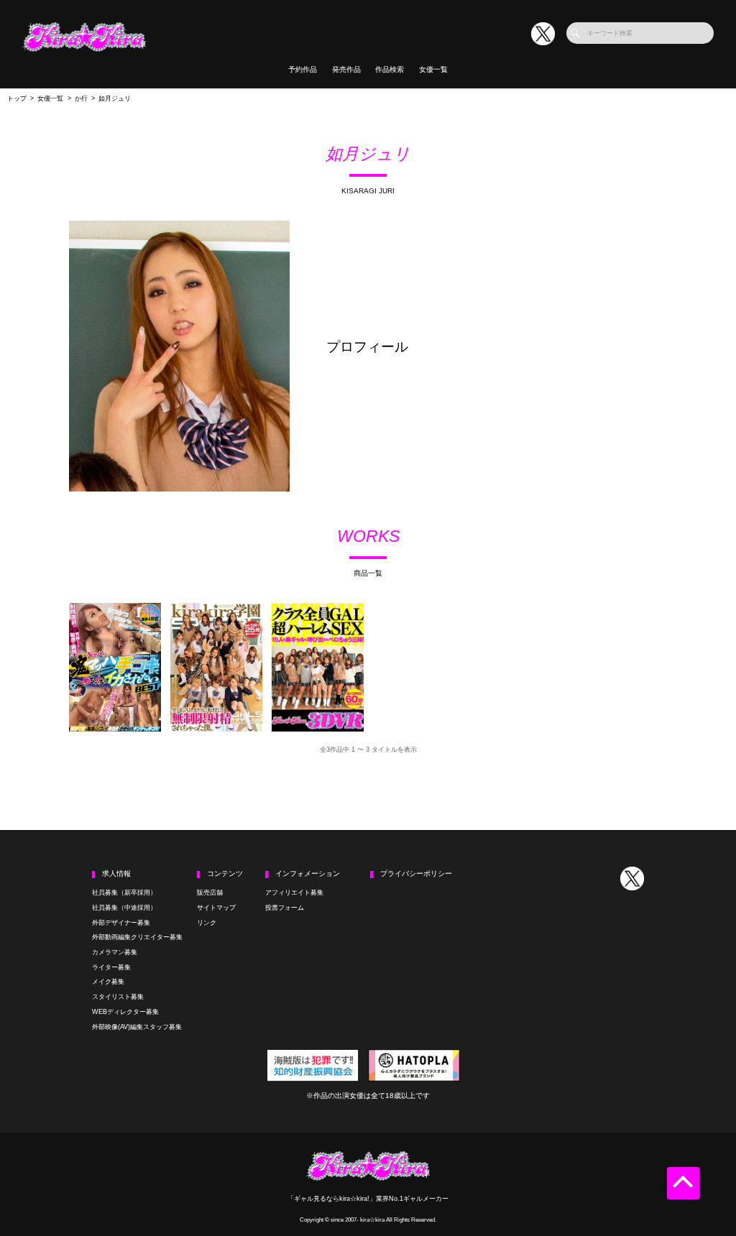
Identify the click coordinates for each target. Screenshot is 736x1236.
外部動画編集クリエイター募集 (137, 937)
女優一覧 (433, 69)
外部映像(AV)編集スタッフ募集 (137, 1026)
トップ (17, 98)
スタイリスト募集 (118, 996)
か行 (81, 98)
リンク (206, 922)
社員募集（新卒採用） (124, 892)
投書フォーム (284, 907)
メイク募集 (108, 981)
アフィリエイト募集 (294, 892)
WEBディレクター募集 (125, 1011)
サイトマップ (216, 907)
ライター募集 (111, 967)
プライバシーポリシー (416, 873)
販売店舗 (210, 892)
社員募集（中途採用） (124, 907)
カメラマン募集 (114, 952)
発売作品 (346, 69)
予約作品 (302, 69)
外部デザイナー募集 (121, 922)
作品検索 (389, 69)
